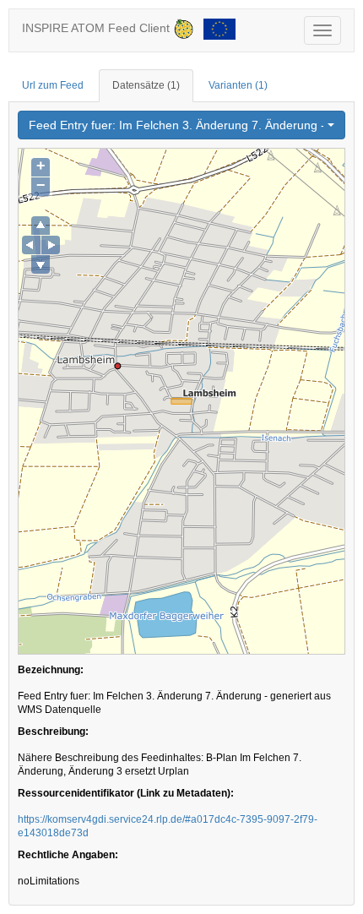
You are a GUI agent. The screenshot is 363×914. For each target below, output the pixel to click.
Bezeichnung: (51, 670)
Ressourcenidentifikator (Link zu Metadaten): (126, 793)
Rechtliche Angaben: (68, 855)
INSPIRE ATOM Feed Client (97, 28)
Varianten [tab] (238, 85)
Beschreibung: (53, 731)
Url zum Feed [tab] (53, 85)
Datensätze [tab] (146, 85)
